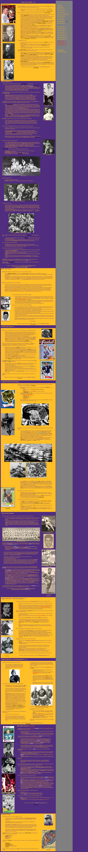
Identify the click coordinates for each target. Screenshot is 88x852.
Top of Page (36, 67)
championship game (21, 706)
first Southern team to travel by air (37, 389)
